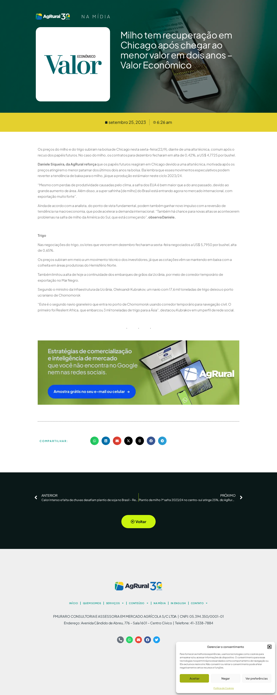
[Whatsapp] (129, 639)
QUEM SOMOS (92, 603)
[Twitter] (156, 639)
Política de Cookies (223, 688)
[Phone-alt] (120, 639)
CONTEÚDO (136, 603)
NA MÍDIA (96, 16)
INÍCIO (73, 603)
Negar (225, 678)
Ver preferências (257, 678)
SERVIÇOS (113, 603)
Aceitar (194, 678)
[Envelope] (138, 639)
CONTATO (197, 603)
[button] (269, 647)
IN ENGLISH (178, 603)
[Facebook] (147, 639)
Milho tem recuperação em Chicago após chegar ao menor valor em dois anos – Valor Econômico (176, 49)
